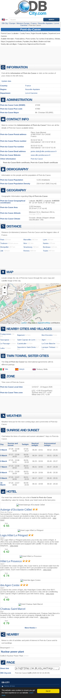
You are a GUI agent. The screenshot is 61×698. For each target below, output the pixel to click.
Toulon (45, 251)
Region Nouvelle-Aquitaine (39, 33)
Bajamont (30, 44)
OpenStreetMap (44, 322)
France (28, 86)
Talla (6, 369)
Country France (25, 33)
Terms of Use (9, 686)
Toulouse (3, 243)
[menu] (4, 19)
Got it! (48, 691)
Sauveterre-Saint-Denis (26, 347)
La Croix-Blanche (48, 343)
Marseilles (27, 240)
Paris (2, 240)
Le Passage (5, 343)
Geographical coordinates (14, 41)
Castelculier (22, 343)
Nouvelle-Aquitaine (32, 89)
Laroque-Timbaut (48, 347)
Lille (1, 251)
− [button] (5, 293)
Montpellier (4, 247)
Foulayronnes (22, 44)
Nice (25, 243)
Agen (44, 340)
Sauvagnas (4, 340)
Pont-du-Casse (30, 29)
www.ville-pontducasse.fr (40, 155)
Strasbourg (27, 247)
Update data (6, 81)
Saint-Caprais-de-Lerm (26, 340)
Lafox (2, 348)
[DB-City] (30, 16)
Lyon (45, 240)
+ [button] (5, 288)
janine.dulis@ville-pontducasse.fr (44, 151)
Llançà (21, 369)
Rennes (26, 251)
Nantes (46, 243)
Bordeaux (47, 247)
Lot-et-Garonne (31, 93)
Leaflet (24, 322)
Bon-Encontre (47, 335)
